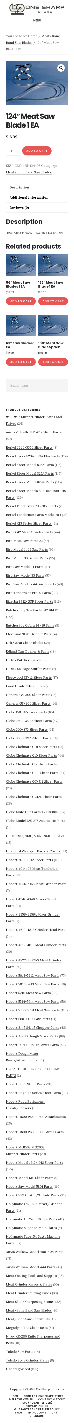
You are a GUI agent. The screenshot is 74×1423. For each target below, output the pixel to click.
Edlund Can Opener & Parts (27, 651)
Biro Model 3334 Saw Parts (27, 558)
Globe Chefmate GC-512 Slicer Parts (34, 781)
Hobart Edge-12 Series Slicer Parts (33, 1093)
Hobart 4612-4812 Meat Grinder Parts (36, 945)
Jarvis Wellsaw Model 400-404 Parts (34, 1252)
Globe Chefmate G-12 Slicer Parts (32, 773)
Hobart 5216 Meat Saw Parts (28, 993)
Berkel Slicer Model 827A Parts (30, 473)
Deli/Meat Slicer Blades (24, 643)
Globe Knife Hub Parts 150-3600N (32, 812)
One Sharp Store (37, 9)
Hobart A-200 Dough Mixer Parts (32, 1036)
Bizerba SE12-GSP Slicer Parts (29, 601)
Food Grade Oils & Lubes (25, 686)
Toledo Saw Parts (20, 1352)
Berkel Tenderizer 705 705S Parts (32, 506)
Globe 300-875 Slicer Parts (27, 729)
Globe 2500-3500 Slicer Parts (29, 721)
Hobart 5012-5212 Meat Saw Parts (32, 975)
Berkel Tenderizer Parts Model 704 (33, 515)
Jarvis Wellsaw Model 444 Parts (31, 1267)
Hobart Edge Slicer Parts (25, 1084)
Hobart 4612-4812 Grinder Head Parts (36, 930)
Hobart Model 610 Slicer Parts (29, 1178)
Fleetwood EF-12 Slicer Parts (29, 677)
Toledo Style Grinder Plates (27, 1360)
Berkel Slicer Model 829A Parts (30, 482)
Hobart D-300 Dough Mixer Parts (32, 1045)
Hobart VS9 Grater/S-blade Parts (32, 1195)
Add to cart (37, 151)
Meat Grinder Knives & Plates (29, 1284)
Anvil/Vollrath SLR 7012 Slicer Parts (34, 432)
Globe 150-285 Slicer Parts (26, 712)
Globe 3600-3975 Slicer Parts (29, 738)
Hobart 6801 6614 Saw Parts (28, 1019)
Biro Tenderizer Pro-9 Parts (28, 593)
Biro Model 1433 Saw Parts (27, 549)
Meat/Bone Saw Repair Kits (28, 1319)
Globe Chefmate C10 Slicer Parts (31, 755)
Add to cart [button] (21, 301)
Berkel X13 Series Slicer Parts (29, 523)
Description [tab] (19, 187)
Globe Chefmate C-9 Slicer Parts (31, 747)
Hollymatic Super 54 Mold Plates (31, 1228)
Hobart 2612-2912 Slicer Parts (29, 860)
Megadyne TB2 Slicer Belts (27, 1328)
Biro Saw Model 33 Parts (25, 575)
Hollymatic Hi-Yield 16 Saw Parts (31, 1219)
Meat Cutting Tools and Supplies (31, 1276)
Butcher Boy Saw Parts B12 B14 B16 (33, 610)
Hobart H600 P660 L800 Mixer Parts (35, 1132)
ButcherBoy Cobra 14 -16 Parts (30, 625)
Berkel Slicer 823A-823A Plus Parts (33, 456)
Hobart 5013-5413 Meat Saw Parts (33, 984)
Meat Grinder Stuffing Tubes (28, 1293)
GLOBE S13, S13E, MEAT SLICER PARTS (36, 836)
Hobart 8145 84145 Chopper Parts (32, 1027)
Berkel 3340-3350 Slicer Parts (29, 447)
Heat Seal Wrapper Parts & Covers (33, 851)
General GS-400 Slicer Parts (28, 703)
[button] (61, 68)
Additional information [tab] (29, 197)
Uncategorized (18, 1369)
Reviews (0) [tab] (19, 207)
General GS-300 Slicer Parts (28, 695)
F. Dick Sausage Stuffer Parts (28, 669)
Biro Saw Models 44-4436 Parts (31, 584)
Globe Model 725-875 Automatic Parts (35, 821)
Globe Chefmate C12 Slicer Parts (31, 764)
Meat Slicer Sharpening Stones (30, 1302)
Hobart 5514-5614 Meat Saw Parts (32, 1001)
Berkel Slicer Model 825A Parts (30, 465)
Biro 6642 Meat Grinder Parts (29, 532)
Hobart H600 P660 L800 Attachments (36, 1117)
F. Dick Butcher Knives (23, 660)
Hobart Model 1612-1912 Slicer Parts (34, 1162)
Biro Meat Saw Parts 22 (24, 541)
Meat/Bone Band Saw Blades (29, 172)
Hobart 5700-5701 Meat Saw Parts (33, 1010)
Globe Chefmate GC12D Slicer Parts (34, 797)
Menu (37, 20)
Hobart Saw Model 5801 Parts (29, 1186)
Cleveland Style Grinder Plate (29, 634)
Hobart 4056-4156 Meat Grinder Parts (36, 884)
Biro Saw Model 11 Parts (25, 567)
